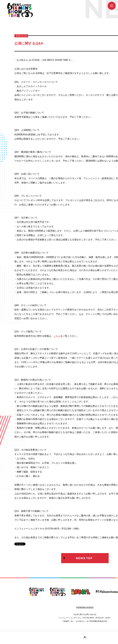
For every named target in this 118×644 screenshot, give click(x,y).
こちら (57, 336)
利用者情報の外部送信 (85, 607)
